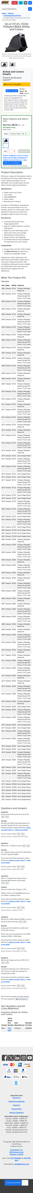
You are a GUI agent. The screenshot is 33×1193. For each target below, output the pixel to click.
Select (6, 134)
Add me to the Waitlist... (12, 163)
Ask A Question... (22, 999)
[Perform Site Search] (30, 9)
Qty (5, 151)
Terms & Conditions (16, 1113)
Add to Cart (25, 151)
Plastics (11, 13)
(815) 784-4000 (16, 1158)
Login (15, 3)
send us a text (14, 860)
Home (4, 13)
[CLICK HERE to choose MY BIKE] (21, 3)
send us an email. (21, 830)
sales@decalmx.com (21, 1164)
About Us (16, 1105)
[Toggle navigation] (30, 3)
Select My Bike (12, 91)
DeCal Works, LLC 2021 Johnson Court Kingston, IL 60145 (16, 1152)
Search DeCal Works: (9, 9)
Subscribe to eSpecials (17, 1101)
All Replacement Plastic (12, 16)
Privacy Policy (17, 1109)
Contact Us (17, 1098)
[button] (4, 64)
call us (10, 830)
